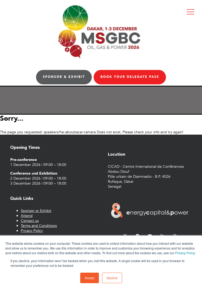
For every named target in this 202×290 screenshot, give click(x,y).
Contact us (30, 220)
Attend (27, 215)
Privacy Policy (185, 253)
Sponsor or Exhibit (36, 210)
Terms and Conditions (39, 225)
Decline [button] (112, 278)
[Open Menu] (190, 11)
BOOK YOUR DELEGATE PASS (129, 77)
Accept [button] (89, 278)
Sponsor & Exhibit (64, 77)
